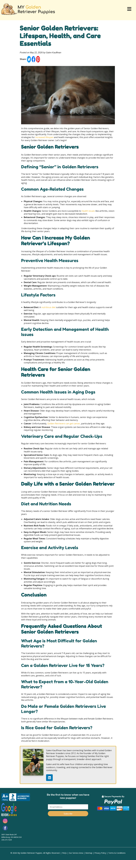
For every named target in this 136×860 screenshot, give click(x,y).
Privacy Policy (100, 853)
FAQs (64, 853)
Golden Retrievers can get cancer (63, 423)
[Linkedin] (49, 777)
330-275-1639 (6, 840)
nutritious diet (48, 307)
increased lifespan (44, 137)
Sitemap (88, 853)
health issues (88, 210)
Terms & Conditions (117, 853)
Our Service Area (76, 853)
